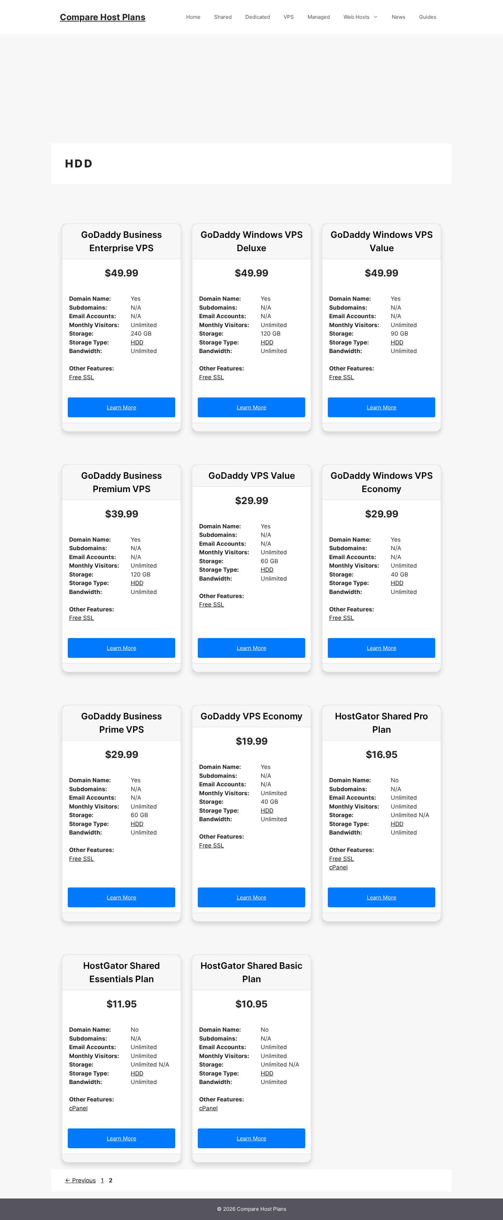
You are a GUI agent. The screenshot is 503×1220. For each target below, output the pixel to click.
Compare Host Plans (102, 17)
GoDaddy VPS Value (251, 475)
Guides (427, 17)
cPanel (338, 867)
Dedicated (257, 17)
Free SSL (81, 377)
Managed (319, 17)
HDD (137, 342)
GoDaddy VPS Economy (251, 716)
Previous (80, 1180)
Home (193, 17)
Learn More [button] (121, 407)
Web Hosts (357, 17)
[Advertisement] (251, 85)
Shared (223, 17)
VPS (289, 17)
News (398, 17)
